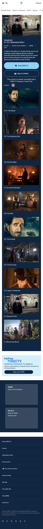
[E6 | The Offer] (21, 201)
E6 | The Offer (8, 213)
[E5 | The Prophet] (21, 227)
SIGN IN (38, 3)
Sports (29, 10)
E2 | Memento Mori (10, 316)
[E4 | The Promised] (21, 252)
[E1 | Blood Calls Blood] (21, 329)
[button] (3, 3)
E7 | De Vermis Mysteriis (12, 188)
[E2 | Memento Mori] (21, 304)
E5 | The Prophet (9, 239)
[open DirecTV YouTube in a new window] (20, 521)
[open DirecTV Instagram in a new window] (16, 521)
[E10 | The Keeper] (21, 98)
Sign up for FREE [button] (18, 372)
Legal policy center (7, 455)
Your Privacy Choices (11, 469)
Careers (4, 448)
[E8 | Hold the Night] (21, 149)
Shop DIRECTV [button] (23, 66)
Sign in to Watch (22, 73)
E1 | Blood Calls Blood (11, 342)
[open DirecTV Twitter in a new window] (11, 521)
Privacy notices (6, 475)
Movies (35, 10)
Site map (4, 482)
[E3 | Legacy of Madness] (21, 278)
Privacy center (6, 462)
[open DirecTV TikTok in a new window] (25, 521)
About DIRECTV (6, 441)
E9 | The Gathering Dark (12, 136)
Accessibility (5, 496)
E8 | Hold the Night (10, 162)
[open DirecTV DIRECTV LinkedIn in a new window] (3, 521)
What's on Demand (18, 10)
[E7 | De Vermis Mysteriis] (21, 175)
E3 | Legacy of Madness (12, 290)
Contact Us (5, 502)
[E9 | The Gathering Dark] (21, 124)
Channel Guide (6, 10)
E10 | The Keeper (9, 111)
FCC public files (6, 489)
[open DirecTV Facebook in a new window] (7, 521)
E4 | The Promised (10, 265)
